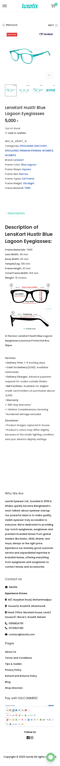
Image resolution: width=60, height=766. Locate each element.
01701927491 (16, 628)
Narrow (23, 174)
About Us (10, 652)
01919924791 (16, 623)
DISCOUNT (40, 146)
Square (26, 169)
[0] (53, 6)
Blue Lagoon (28, 164)
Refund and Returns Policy (21, 676)
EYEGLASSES (26, 146)
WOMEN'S (47, 150)
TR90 (27, 188)
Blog (7, 682)
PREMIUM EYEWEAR (30, 150)
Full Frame (28, 178)
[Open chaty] (50, 757)
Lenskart (19, 160)
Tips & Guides (13, 664)
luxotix (29, 756)
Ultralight (28, 183)
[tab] (30, 213)
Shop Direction (14, 688)
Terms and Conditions (18, 658)
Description (16, 213)
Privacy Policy (13, 670)
